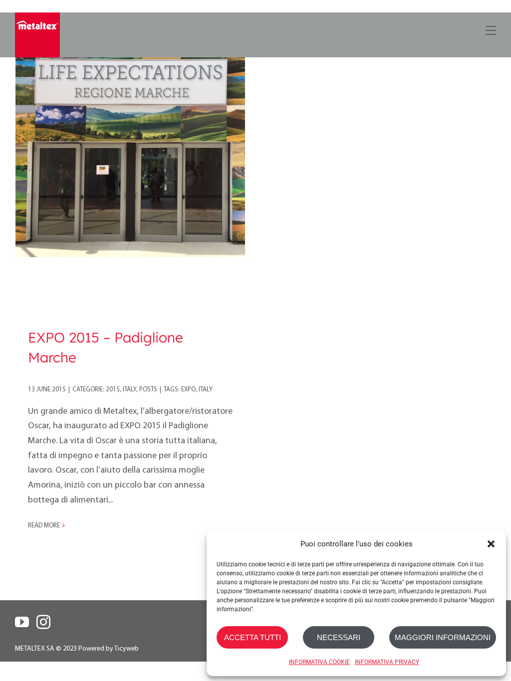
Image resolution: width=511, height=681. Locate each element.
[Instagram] (43, 622)
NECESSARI (338, 637)
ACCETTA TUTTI (252, 637)
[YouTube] (22, 622)
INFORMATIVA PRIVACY (387, 662)
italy (206, 389)
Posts (148, 389)
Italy (129, 389)
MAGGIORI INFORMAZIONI (443, 637)
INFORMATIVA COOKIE (319, 662)
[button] (491, 544)
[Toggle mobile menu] (490, 28)
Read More (44, 525)
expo (188, 389)
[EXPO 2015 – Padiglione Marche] (130, 142)
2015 (113, 389)
